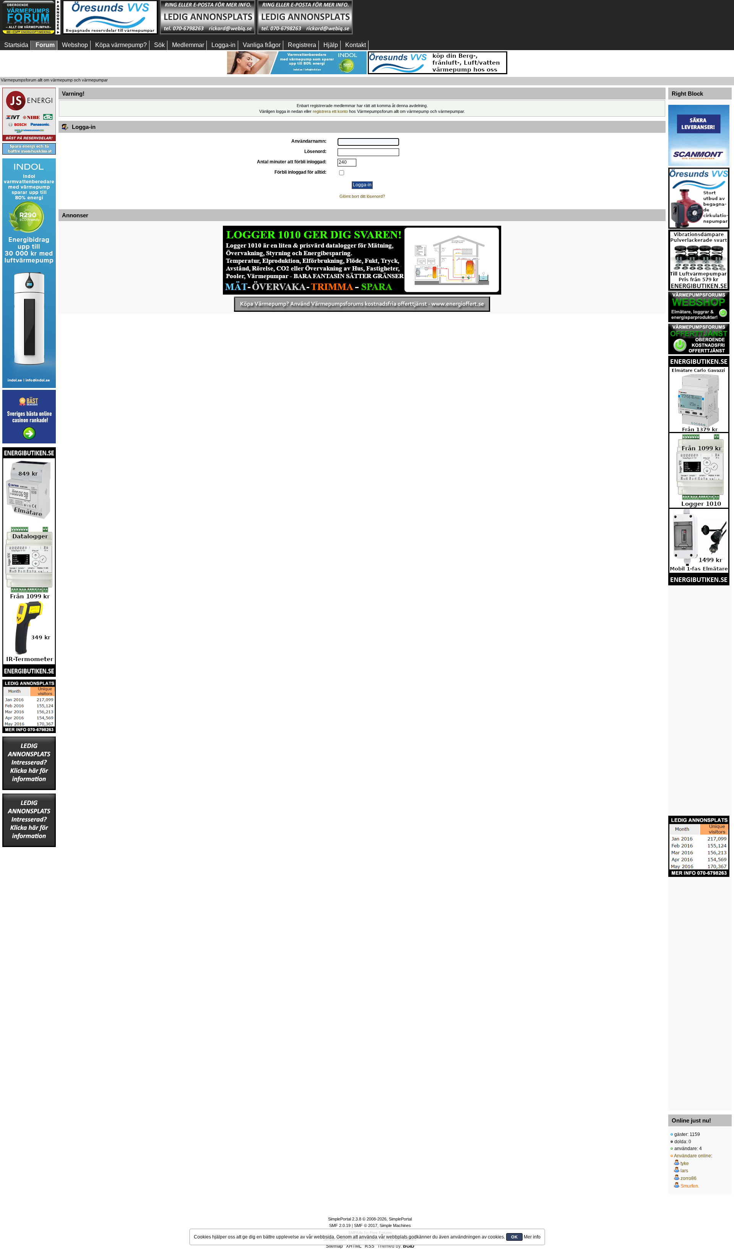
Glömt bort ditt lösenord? (362, 196)
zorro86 (688, 1178)
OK (514, 1237)
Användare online (692, 1155)
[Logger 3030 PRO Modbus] (362, 260)
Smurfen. (689, 1186)
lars (684, 1170)
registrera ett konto (330, 111)
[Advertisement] (402, 17)
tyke (684, 1163)
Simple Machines (395, 1225)
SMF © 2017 (365, 1225)
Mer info (532, 1237)
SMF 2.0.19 (340, 1225)
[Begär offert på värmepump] (362, 304)
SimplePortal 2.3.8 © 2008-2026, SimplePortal (370, 1219)
